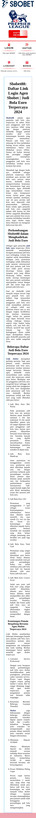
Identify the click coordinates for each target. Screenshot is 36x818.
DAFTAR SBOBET (18, 34)
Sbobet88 (10, 118)
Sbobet (13, 710)
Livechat (9, 66)
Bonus (27, 66)
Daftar (27, 48)
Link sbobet (12, 359)
